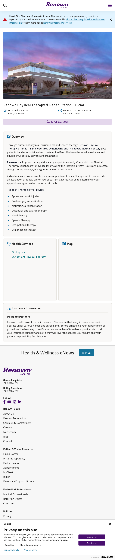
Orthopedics (19, 252)
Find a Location (11, 463)
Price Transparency (14, 458)
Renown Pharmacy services (57, 22)
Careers (7, 427)
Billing (6, 477)
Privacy (7, 516)
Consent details (11, 550)
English (8, 524)
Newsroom (9, 432)
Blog (6, 436)
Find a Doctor (10, 454)
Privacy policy (30, 550)
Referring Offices (12, 498)
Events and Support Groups (18, 481)
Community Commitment (17, 423)
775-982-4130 (10, 391)
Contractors (10, 503)
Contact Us (9, 441)
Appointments (11, 467)
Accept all (92, 537)
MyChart (8, 472)
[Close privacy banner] (110, 524)
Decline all (92, 543)
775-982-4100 (10, 383)
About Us (8, 413)
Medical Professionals (15, 494)
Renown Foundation (14, 418)
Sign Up (86, 352)
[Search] (5, 5)
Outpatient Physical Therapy (29, 257)
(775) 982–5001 (59, 122)
